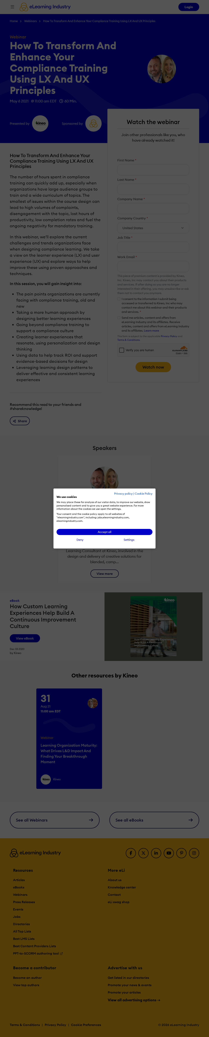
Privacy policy (123, 493)
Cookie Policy (143, 493)
